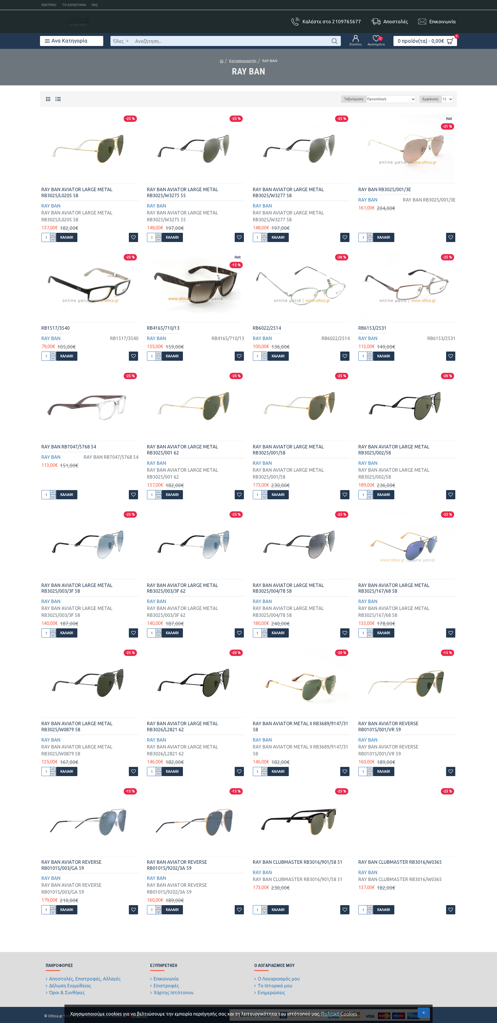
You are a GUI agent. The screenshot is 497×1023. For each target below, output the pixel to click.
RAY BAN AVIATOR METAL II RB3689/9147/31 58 (300, 726)
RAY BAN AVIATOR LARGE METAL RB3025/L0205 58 (76, 192)
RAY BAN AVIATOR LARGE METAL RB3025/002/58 (393, 449)
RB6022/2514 (267, 328)
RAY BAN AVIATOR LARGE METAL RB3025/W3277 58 (288, 192)
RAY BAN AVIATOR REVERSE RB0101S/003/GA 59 (71, 865)
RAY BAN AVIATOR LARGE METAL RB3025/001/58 (288, 449)
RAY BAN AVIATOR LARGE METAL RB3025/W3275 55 (182, 192)
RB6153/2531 (372, 328)
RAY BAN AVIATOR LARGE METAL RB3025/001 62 (182, 449)
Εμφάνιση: (431, 99)
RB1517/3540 (55, 328)
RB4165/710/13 (163, 328)
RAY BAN (50, 205)
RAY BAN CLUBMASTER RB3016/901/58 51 (298, 862)
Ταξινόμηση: (354, 99)
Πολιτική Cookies (339, 1013)
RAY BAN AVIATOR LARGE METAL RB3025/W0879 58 (76, 726)
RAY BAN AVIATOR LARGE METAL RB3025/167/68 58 (393, 588)
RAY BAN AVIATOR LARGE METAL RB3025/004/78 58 (288, 588)
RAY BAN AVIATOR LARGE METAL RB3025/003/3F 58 (76, 588)
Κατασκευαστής (243, 61)
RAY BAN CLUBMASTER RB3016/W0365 (400, 862)
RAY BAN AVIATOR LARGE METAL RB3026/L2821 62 (182, 726)
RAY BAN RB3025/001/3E (384, 189)
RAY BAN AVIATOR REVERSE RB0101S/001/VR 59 (388, 726)
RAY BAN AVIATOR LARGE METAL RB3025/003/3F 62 (182, 588)
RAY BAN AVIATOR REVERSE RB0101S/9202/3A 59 (177, 865)
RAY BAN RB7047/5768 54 (68, 446)
